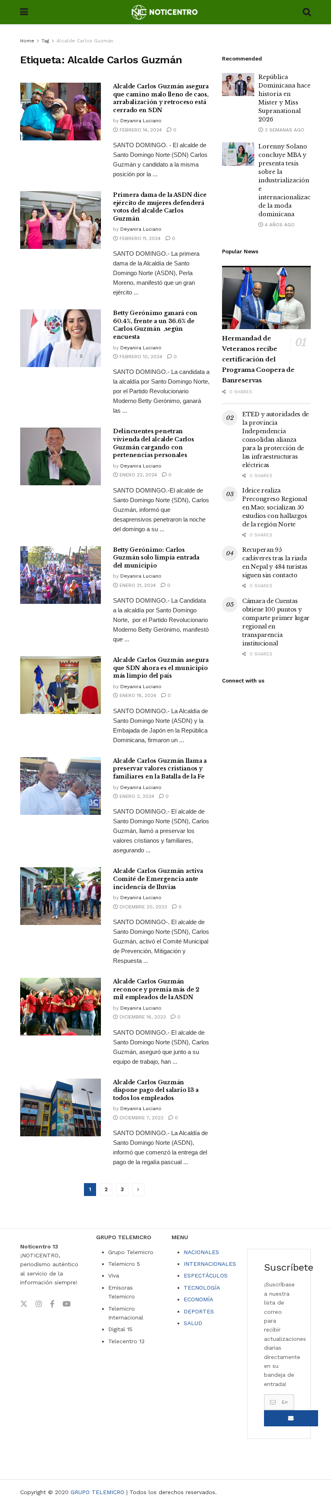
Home (27, 41)
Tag (45, 41)
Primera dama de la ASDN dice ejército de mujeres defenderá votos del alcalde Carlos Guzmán (160, 206)
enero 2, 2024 (136, 796)
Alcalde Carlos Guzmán (85, 41)
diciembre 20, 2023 (142, 907)
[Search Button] (307, 12)
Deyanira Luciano (140, 120)
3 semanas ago (283, 130)
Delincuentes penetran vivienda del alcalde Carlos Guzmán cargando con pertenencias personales (153, 443)
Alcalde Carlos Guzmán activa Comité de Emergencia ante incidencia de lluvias (158, 878)
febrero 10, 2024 (140, 356)
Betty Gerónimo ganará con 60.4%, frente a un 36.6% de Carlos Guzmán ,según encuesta (155, 324)
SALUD (193, 1323)
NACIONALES (201, 1252)
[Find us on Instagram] (39, 1304)
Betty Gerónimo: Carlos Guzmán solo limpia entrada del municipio (156, 557)
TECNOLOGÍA (202, 1287)
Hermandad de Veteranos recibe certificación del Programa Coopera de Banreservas (258, 359)
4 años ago (279, 225)
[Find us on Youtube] (67, 1304)
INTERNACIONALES (210, 1264)
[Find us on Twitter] (23, 1304)
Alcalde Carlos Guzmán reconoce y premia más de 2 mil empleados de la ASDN (156, 989)
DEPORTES (199, 1311)
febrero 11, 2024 (139, 238)
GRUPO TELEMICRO (97, 1492)
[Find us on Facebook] (52, 1304)
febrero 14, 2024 (140, 130)
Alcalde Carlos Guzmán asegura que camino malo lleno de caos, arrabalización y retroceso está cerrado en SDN (161, 98)
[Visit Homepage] (165, 12)
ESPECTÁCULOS (206, 1275)
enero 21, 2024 (137, 585)
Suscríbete (291, 1418)
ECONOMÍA (198, 1299)
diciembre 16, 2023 (142, 1017)
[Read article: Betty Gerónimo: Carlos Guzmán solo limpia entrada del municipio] (60, 575)
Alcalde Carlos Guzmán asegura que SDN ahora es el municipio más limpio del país (161, 667)
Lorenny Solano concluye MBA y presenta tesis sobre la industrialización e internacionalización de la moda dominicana (289, 180)
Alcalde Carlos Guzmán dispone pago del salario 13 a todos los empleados (156, 1090)
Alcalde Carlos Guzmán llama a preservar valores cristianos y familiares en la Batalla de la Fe (160, 768)
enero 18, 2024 (137, 695)
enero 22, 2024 (137, 475)
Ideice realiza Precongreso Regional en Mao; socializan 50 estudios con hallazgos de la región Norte (274, 507)
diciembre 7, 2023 (140, 1118)
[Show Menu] (24, 12)
